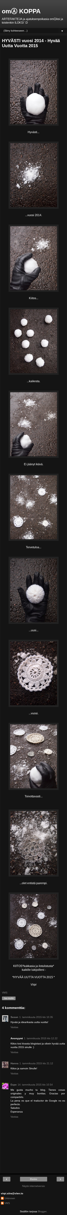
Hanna (14, 1063)
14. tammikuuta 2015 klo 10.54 (35, 1084)
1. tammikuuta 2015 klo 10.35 (36, 1017)
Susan (14, 1017)
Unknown (9, 1198)
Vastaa (14, 1027)
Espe (14, 1084)
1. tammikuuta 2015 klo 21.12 (36, 1063)
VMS (7, 1203)
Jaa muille (9, 998)
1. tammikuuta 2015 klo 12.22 (41, 1038)
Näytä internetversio (33, 1186)
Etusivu (33, 1179)
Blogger (42, 1211)
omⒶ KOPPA (21, 11)
